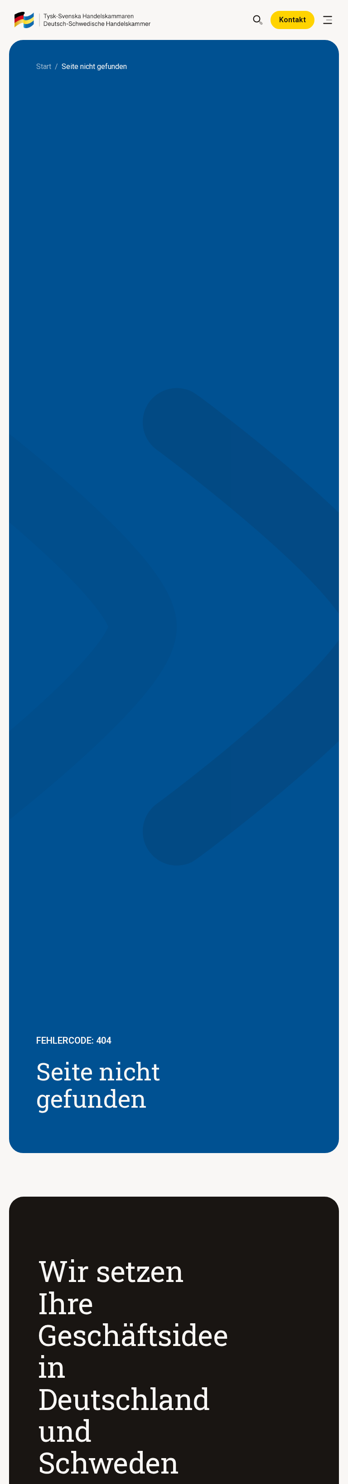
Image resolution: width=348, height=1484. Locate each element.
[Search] (257, 20)
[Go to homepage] (82, 20)
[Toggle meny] (328, 20)
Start (43, 66)
